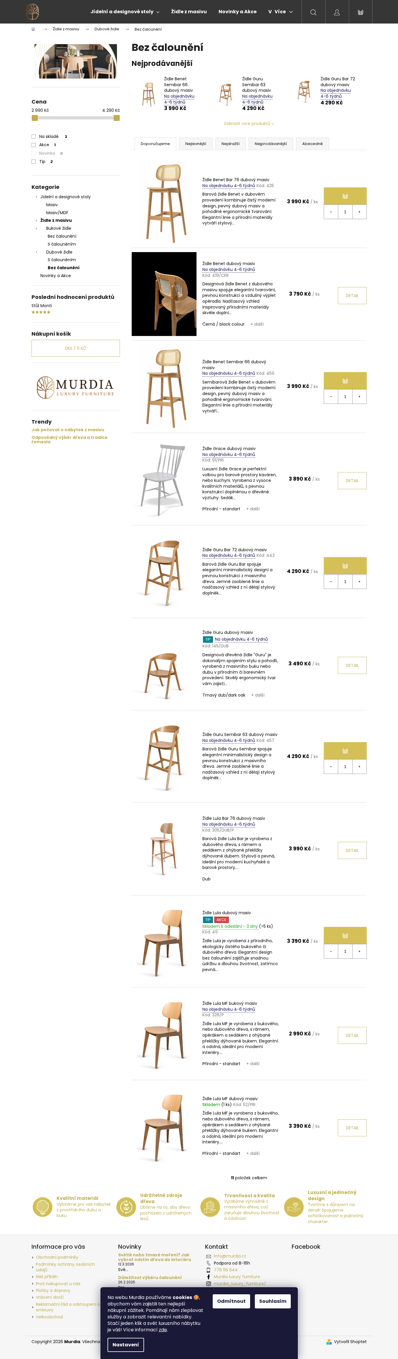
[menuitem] (125, 12)
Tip (46, 161)
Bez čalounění (62, 236)
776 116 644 (226, 1270)
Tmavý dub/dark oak (223, 695)
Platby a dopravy (53, 1290)
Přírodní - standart (221, 509)
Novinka (51, 153)
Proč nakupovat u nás (58, 1284)
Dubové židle (59, 252)
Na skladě (53, 136)
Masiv (52, 205)
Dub (206, 879)
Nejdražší (231, 143)
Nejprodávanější (271, 143)
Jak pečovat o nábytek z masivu (68, 430)
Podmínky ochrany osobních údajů (65, 1267)
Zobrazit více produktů (247, 123)
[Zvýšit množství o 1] (359, 212)
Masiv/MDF (57, 213)
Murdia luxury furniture (237, 1277)
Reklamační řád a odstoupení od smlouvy (69, 1307)
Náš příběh (47, 1277)
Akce (47, 145)
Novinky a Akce (55, 276)
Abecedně (312, 143)
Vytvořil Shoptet (350, 1342)
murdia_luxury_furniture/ (240, 1284)
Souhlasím (272, 1301)
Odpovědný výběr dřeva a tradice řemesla (70, 439)
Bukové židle (58, 228)
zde (163, 1329)
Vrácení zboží (50, 1297)
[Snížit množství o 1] (331, 212)
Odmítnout (231, 1301)
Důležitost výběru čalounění (150, 1277)
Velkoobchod (49, 1317)
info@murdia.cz (230, 1256)
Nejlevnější (195, 143)
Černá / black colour (223, 324)
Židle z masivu (56, 220)
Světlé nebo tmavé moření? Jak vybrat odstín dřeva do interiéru (154, 1257)
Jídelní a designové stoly (65, 197)
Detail (352, 296)
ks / (75, 348)
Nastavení (126, 1344)
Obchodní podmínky (57, 1257)
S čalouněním (62, 244)
